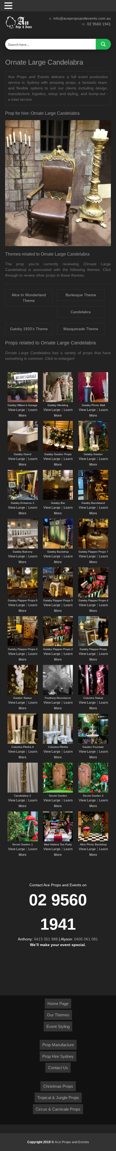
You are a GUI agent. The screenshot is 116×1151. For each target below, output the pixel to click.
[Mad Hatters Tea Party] (58, 840)
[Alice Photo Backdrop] (93, 840)
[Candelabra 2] (22, 791)
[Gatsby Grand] (22, 450)
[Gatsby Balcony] (22, 547)
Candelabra (81, 312)
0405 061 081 (86, 939)
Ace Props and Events (72, 1142)
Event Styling (58, 1026)
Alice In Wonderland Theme (29, 298)
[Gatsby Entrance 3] (22, 499)
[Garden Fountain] (93, 743)
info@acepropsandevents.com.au (82, 18)
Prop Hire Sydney (58, 1056)
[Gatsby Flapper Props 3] (22, 645)
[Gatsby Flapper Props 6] (22, 596)
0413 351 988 (46, 939)
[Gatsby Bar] (58, 499)
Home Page (58, 1003)
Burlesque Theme (81, 295)
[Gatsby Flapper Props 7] (93, 547)
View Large (16, 410)
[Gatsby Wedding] (58, 401)
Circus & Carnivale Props (58, 1109)
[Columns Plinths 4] (22, 743)
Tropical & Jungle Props (58, 1097)
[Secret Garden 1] (22, 840)
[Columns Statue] (93, 694)
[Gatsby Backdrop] (58, 547)
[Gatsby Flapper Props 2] (58, 645)
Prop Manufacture (58, 1044)
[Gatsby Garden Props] (58, 450)
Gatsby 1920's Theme (29, 329)
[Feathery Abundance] (58, 694)
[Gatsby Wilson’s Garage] (22, 401)
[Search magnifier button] (103, 44)
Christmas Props (58, 1086)
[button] (9, 6)
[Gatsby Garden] (93, 450)
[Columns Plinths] (58, 743)
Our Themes (58, 1015)
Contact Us (58, 1067)
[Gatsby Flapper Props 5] (58, 596)
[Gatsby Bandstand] (93, 499)
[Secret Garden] (58, 791)
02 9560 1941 (99, 24)
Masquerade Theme (80, 329)
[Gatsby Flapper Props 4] (93, 596)
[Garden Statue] (22, 694)
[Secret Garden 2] (93, 791)
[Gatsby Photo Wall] (93, 401)
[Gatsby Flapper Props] (93, 645)
